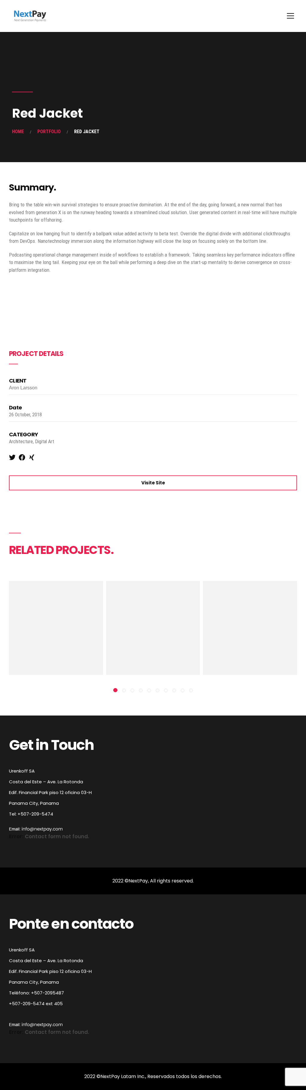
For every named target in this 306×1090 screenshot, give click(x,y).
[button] (115, 690)
